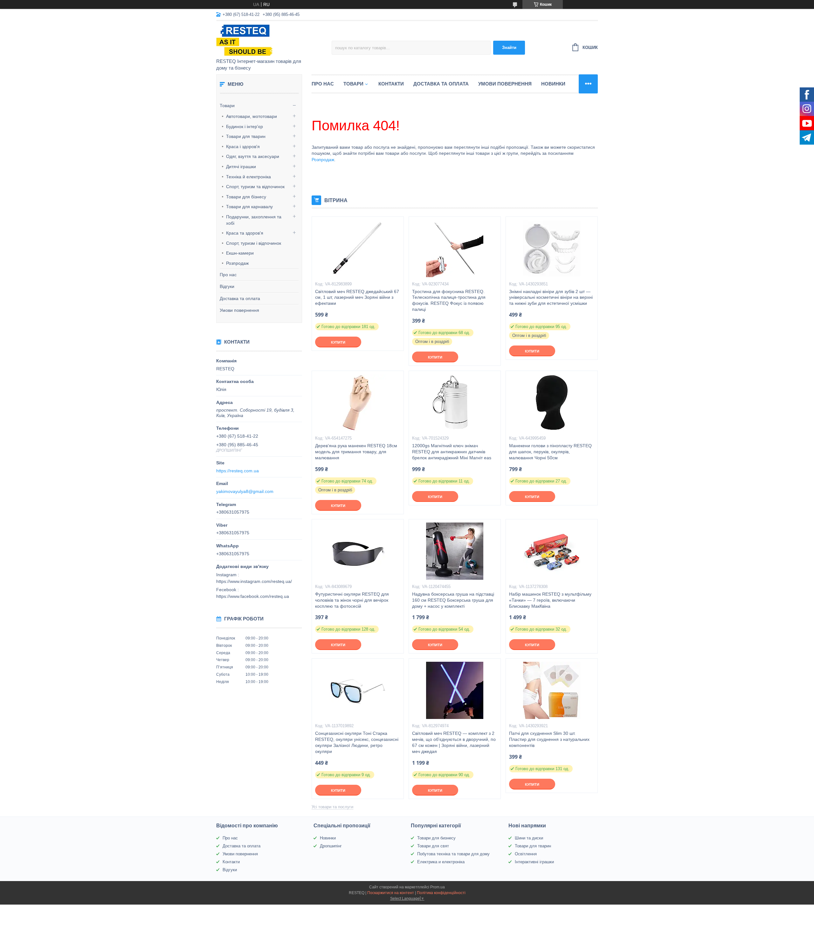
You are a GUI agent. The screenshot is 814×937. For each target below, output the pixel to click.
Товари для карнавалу (249, 206)
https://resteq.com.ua (237, 470)
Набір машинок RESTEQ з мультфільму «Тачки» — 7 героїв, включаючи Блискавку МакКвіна (550, 600)
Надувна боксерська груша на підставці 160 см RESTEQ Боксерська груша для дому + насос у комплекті (453, 600)
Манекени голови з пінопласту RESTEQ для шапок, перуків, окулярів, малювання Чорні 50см (550, 451)
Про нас (228, 274)
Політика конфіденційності (441, 893)
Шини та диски (529, 838)
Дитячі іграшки (241, 166)
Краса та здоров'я (244, 233)
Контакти (391, 83)
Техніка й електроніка (248, 176)
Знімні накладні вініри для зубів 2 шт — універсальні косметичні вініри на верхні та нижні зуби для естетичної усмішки (551, 297)
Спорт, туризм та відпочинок (255, 186)
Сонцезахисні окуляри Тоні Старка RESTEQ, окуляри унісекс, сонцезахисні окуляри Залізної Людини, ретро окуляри (356, 742)
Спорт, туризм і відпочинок (253, 243)
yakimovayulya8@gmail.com (244, 491)
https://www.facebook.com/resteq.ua (252, 596)
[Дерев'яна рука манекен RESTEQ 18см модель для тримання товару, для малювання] (357, 402)
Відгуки (227, 286)
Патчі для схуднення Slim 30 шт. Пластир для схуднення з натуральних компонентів (549, 739)
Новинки (553, 83)
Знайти (509, 47)
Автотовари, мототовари (251, 116)
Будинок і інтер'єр (244, 126)
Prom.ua (437, 887)
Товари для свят (433, 846)
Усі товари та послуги (332, 806)
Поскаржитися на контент (390, 893)
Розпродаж (237, 263)
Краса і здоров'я (243, 146)
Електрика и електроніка (441, 861)
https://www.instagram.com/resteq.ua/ (254, 581)
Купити (338, 342)
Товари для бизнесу (436, 838)
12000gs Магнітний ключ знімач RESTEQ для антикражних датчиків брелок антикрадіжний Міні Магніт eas (451, 451)
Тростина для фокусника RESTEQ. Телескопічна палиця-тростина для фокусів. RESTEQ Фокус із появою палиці (449, 300)
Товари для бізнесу (246, 196)
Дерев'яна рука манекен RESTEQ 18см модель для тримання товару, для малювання (356, 451)
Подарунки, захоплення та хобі (253, 220)
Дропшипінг (331, 846)
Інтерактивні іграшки (534, 861)
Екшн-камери (240, 253)
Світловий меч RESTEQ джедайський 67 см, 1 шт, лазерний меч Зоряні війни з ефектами (357, 297)
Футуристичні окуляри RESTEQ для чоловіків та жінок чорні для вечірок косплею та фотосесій (352, 600)
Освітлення (526, 854)
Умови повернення (239, 310)
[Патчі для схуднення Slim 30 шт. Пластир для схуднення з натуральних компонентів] (551, 690)
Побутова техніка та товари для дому (453, 854)
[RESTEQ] (272, 40)
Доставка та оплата (240, 298)
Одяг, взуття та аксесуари (252, 156)
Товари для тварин (246, 136)
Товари (227, 105)
